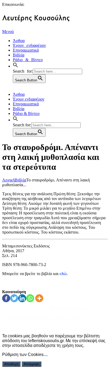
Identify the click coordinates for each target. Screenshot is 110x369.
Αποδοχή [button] (11, 364)
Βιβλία (20, 180)
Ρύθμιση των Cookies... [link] (24, 354)
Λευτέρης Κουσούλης (21, 308)
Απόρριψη (31, 364)
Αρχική (8, 180)
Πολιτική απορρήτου (19, 327)
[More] (39, 298)
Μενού (8, 31)
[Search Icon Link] (17, 65)
